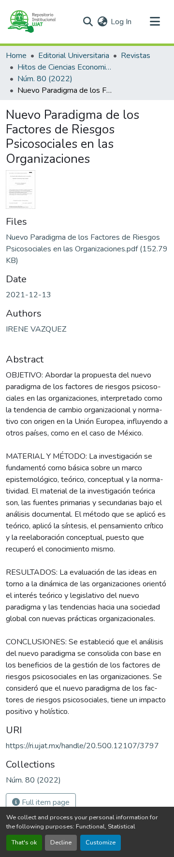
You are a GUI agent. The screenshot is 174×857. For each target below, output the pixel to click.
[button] (31, 22)
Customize (101, 842)
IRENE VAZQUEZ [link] (36, 329)
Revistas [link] (135, 55)
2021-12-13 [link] (28, 295)
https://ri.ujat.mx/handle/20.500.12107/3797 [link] (82, 746)
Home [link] (16, 55)
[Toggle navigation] (154, 22)
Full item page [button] (45, 802)
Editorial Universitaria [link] (73, 55)
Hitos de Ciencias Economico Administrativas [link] (65, 67)
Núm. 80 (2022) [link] (44, 78)
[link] (87, 249)
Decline (61, 842)
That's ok (24, 842)
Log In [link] (121, 21)
